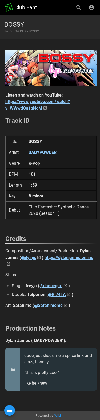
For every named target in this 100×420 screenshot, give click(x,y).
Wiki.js (59, 416)
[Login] (91, 7)
